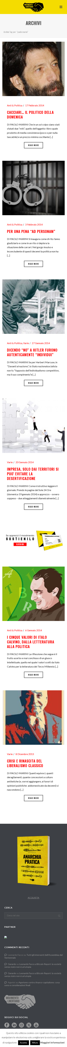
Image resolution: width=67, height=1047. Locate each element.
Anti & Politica (14, 105)
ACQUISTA (33, 897)
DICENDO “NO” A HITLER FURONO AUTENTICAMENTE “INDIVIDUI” (32, 352)
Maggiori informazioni (52, 1042)
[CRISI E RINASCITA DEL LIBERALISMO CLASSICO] (33, 717)
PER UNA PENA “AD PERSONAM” (31, 231)
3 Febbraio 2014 (34, 224)
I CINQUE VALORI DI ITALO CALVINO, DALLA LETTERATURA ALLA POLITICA (30, 642)
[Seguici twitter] (28, 1025)
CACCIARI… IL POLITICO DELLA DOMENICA (30, 115)
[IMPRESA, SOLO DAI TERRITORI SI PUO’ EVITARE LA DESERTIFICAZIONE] (33, 425)
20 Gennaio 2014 (25, 462)
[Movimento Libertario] (33, 7)
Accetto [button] (23, 1042)
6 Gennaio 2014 (33, 630)
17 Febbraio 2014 (34, 105)
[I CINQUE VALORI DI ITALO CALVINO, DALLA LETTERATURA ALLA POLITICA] (33, 593)
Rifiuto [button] (35, 1042)
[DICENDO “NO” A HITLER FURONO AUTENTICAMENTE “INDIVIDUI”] (33, 306)
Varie (26, 343)
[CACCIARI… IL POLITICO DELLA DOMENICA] (33, 68)
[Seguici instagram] (21, 1025)
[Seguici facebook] (6, 1025)
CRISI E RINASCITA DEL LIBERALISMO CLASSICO (25, 763)
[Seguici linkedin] (14, 1025)
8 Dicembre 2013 (25, 754)
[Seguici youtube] (36, 1025)
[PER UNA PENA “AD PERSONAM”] (33, 187)
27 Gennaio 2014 (41, 343)
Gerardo (12, 964)
